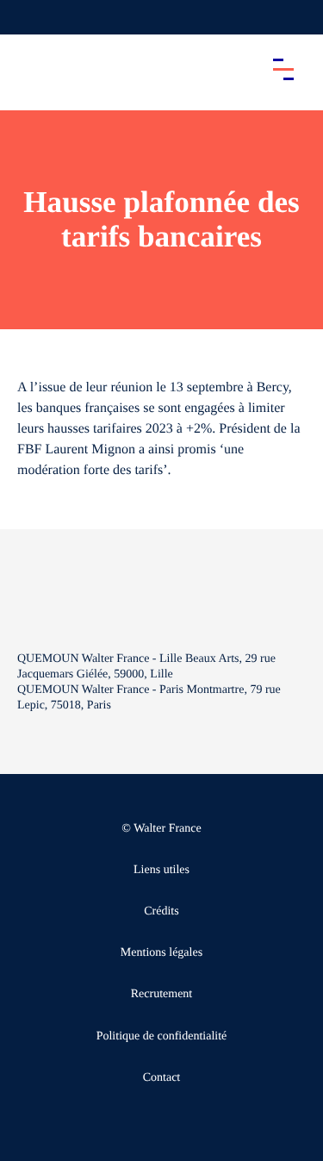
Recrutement (162, 994)
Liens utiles (161, 870)
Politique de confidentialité (161, 1036)
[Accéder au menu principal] (283, 69)
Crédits (161, 911)
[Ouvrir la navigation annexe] (27, 17)
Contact (162, 1077)
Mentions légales (161, 952)
